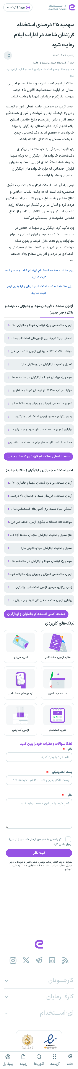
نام (70, 749)
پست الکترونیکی (62, 772)
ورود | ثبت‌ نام (16, 7)
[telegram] (39, 960)
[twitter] (26, 960)
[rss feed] (65, 960)
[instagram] (13, 960)
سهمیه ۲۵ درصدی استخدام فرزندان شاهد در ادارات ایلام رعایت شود (44, 35)
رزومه (23, 1064)
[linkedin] (52, 960)
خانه (72, 63)
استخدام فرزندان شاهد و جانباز (49, 63)
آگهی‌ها (39, 1064)
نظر (70, 795)
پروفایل (8, 1064)
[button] (8, 55)
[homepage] (39, 944)
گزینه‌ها (55, 1064)
